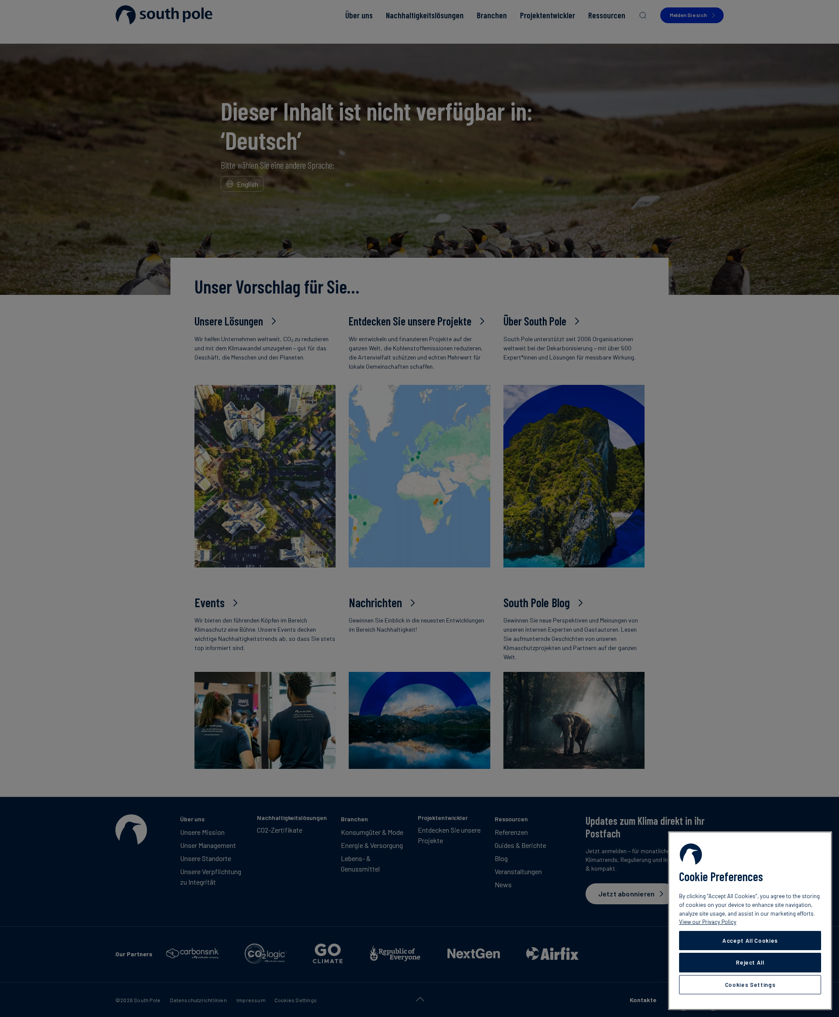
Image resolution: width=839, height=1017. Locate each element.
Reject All (750, 962)
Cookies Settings (750, 984)
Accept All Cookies (750, 940)
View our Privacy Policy (707, 921)
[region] (750, 920)
